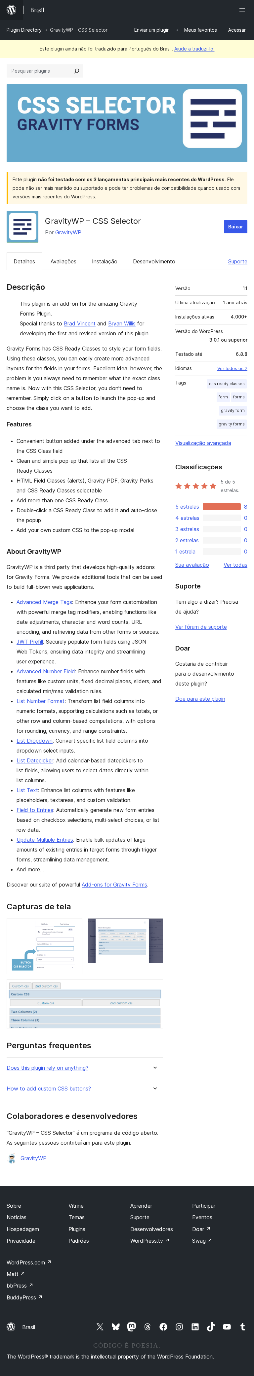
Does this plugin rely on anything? (47, 1068)
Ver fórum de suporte (201, 626)
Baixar (235, 226)
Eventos (202, 1217)
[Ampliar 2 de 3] (154, 927)
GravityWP (68, 232)
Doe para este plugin (200, 698)
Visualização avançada (203, 443)
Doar (201, 1229)
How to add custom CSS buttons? (49, 1089)
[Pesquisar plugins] (76, 71)
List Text (27, 790)
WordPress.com (29, 1262)
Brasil (28, 1327)
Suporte (237, 261)
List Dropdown (35, 740)
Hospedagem (23, 1229)
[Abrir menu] (243, 10)
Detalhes (24, 261)
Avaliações (63, 261)
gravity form (233, 410)
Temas (76, 1217)
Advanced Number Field (46, 671)
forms (239, 396)
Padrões (78, 1240)
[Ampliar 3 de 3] (154, 988)
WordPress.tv (150, 1240)
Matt (16, 1274)
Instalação (104, 261)
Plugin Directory (24, 30)
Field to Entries (35, 810)
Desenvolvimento (154, 261)
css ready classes (227, 383)
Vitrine (76, 1205)
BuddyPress (25, 1297)
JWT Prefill (30, 641)
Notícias (16, 1217)
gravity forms (232, 423)
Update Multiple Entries (45, 839)
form (223, 396)
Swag (202, 1240)
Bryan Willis (122, 323)
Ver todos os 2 (232, 368)
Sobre (14, 1205)
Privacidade (21, 1240)
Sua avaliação (192, 564)
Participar (203, 1205)
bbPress (20, 1285)
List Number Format (40, 701)
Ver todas (235, 564)
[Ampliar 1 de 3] (73, 927)
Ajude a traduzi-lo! (194, 48)
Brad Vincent (80, 323)
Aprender (141, 1205)
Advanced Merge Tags (44, 602)
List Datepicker (35, 760)
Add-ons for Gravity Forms (114, 884)
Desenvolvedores (151, 1229)
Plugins (76, 1229)
